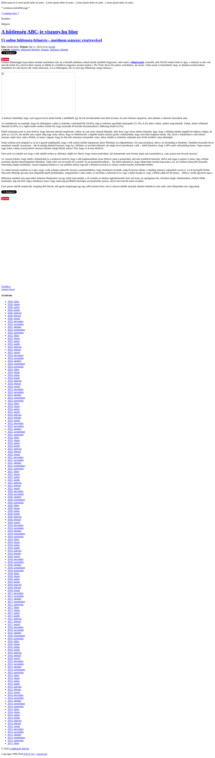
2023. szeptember (16, 397)
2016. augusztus (16, 638)
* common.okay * (10, 13)
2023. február (14, 417)
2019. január (14, 556)
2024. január (14, 386)
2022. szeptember (16, 431)
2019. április (14, 548)
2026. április (14, 310)
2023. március (15, 414)
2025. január (14, 352)
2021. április (14, 480)
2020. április (14, 514)
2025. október (14, 327)
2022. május (14, 443)
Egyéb (52, 46)
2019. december (15, 525)
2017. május (14, 613)
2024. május (14, 375)
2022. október (14, 429)
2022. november (16, 426)
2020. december (15, 491)
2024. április (14, 378)
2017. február (14, 621)
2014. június (14, 712)
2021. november (16, 460)
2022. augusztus (16, 434)
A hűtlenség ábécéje (19, 748)
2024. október (14, 361)
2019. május (14, 545)
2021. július (13, 471)
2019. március (15, 550)
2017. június (14, 610)
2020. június (14, 508)
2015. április (14, 683)
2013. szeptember (16, 737)
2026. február (14, 315)
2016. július (13, 641)
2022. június (14, 440)
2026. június (14, 304)
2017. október (14, 599)
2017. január (14, 624)
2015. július (13, 675)
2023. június (14, 406)
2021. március (15, 482)
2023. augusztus (16, 400)
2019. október (14, 531)
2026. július (13, 301)
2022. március (15, 448)
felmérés (15, 49)
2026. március (15, 313)
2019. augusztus (16, 536)
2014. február (14, 723)
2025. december (15, 321)
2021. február (14, 485)
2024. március (15, 380)
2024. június (14, 372)
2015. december (15, 661)
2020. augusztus (16, 502)
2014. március (15, 720)
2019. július (13, 539)
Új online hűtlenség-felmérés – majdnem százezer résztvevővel (51, 40)
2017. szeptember (16, 601)
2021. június (14, 474)
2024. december (15, 355)
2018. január (14, 590)
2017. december (15, 593)
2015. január (14, 692)
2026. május (14, 307)
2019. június (14, 542)
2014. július (13, 709)
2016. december (15, 627)
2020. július (13, 505)
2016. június (14, 644)
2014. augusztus (16, 706)
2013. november (16, 732)
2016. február (14, 655)
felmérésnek (137, 62)
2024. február (14, 383)
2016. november (16, 630)
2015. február (14, 689)
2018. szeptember (16, 567)
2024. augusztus (16, 366)
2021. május (14, 477)
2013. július (13, 743)
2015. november (16, 664)
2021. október (14, 463)
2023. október (14, 395)
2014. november (16, 698)
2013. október (14, 734)
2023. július (13, 403)
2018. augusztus (16, 570)
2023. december (15, 389)
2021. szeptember (16, 465)
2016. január (14, 658)
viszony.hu (42, 754)
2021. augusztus (16, 468)
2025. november (16, 324)
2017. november (16, 596)
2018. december (15, 559)
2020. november (16, 494)
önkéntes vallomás (59, 49)
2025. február (14, 349)
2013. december (15, 729)
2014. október (14, 700)
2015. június (14, 678)
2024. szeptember (16, 363)
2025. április (14, 344)
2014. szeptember (16, 703)
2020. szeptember (16, 499)
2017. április (14, 616)
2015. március (15, 686)
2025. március (15, 346)
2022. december (15, 423)
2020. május (14, 511)
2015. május (14, 681)
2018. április (14, 582)
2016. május (14, 647)
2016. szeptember (16, 635)
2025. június (14, 338)
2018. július (13, 573)
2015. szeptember (16, 669)
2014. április (14, 717)
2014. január (14, 726)
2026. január (14, 318)
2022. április (14, 446)
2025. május (14, 341)
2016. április (14, 650)
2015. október (14, 666)
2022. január (14, 454)
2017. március (15, 618)
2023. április (14, 412)
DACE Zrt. (29, 754)
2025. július (13, 335)
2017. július (13, 607)
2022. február (14, 451)
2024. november (16, 358)
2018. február (14, 587)
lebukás (45, 49)
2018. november (16, 562)
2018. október (14, 565)
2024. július (13, 369)
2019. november (16, 528)
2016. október (14, 633)
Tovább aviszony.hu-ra (8, 288)
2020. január (14, 522)
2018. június (14, 576)
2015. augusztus (16, 672)
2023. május (14, 409)
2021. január (14, 488)
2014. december (15, 695)
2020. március (15, 516)
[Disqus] (107, 242)
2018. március (15, 584)
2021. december (15, 457)
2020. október (14, 497)
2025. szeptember (16, 329)
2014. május (14, 715)
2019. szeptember (16, 533)
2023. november (16, 392)
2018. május (14, 579)
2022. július (13, 437)
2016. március (15, 652)
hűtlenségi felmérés (30, 49)
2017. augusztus (16, 604)
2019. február (14, 553)
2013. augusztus (16, 740)
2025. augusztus (16, 332)
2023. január (14, 420)
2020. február (14, 519)
